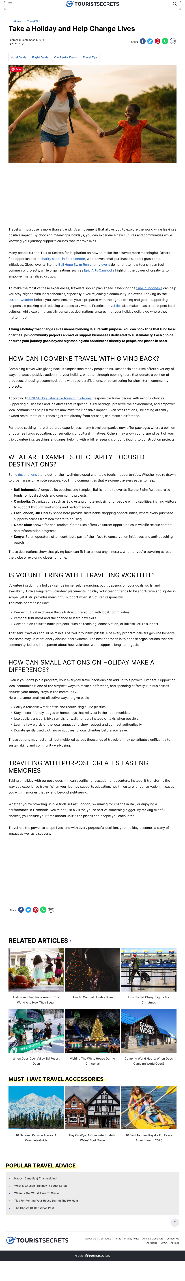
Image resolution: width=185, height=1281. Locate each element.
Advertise (152, 1242)
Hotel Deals (18, 57)
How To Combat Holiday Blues (92, 997)
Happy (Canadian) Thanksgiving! (35, 1178)
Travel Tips (90, 57)
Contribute (105, 1238)
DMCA (163, 1242)
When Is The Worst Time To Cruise (36, 1193)
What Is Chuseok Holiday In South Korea (40, 1185)
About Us (90, 1238)
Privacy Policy (131, 1238)
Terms (117, 1238)
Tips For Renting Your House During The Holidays (46, 1200)
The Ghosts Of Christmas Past (34, 1208)
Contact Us (173, 1238)
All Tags (175, 1242)
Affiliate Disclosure (153, 1238)
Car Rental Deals (65, 57)
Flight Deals (40, 57)
